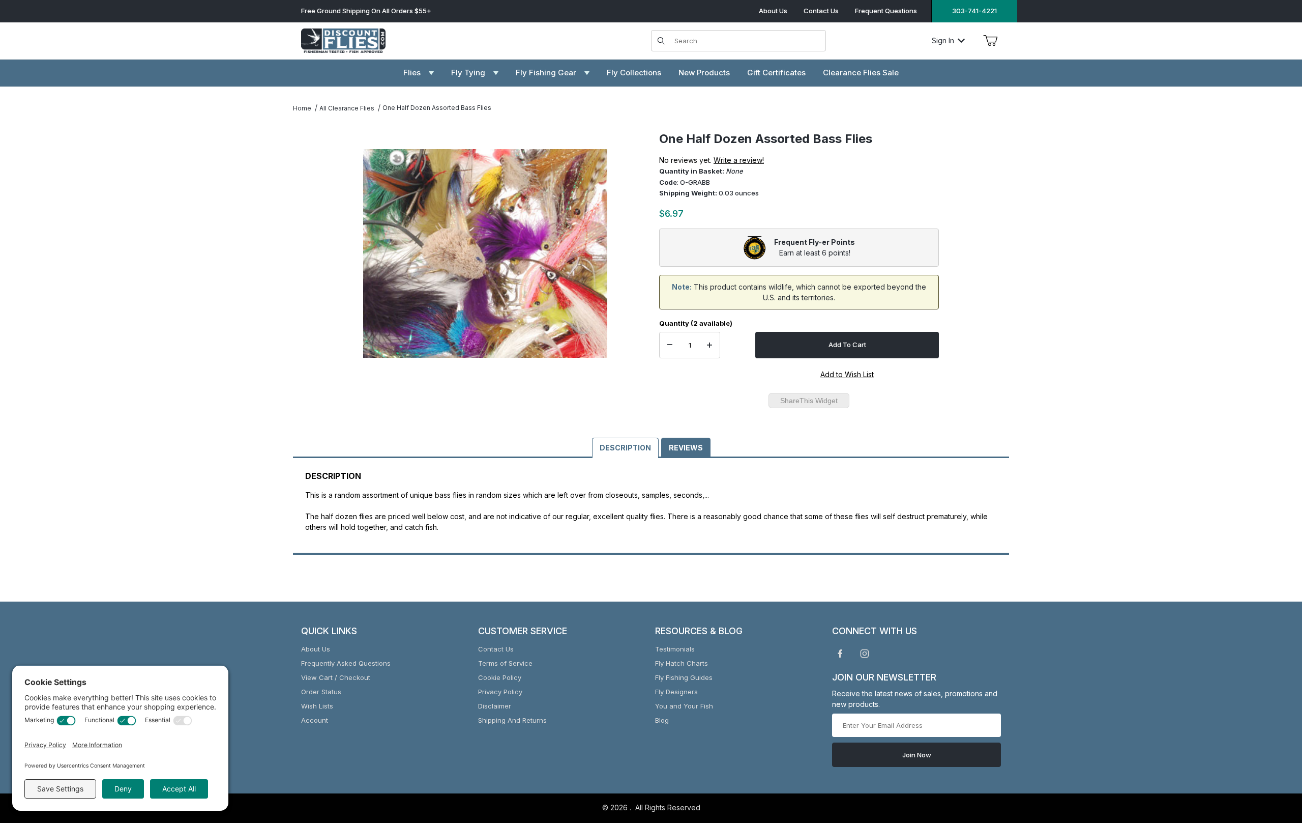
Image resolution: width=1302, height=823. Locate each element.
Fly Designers (676, 692)
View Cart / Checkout (335, 677)
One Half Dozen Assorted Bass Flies (436, 107)
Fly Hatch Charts (681, 663)
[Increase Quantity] (709, 345)
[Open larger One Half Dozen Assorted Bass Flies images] (485, 253)
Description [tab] (625, 447)
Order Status (321, 692)
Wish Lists (317, 706)
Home (302, 108)
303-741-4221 (974, 11)
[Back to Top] (1271, 759)
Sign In (943, 40)
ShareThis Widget (809, 400)
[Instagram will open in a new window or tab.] (864, 653)
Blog (662, 720)
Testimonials (675, 649)
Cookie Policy (499, 677)
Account (314, 720)
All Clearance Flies (346, 108)
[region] (313, 249)
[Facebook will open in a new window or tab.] (840, 653)
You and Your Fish (684, 706)
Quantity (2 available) (695, 323)
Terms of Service (505, 663)
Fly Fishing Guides (684, 677)
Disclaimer (494, 706)
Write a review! (739, 160)
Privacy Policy (500, 692)
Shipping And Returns (512, 720)
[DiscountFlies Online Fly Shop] (343, 39)
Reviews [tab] (686, 447)
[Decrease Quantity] (670, 345)
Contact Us (821, 11)
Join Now (916, 755)
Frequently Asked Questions (346, 663)
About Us (773, 11)
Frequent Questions (886, 11)
